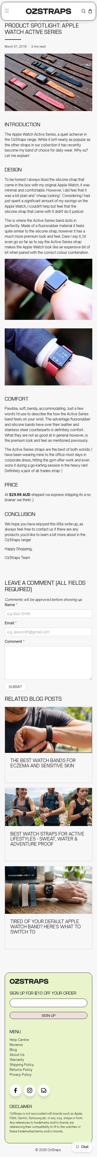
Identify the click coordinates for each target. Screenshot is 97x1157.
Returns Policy (21, 1070)
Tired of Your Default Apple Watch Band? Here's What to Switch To (45, 926)
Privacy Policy (21, 1074)
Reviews (16, 1045)
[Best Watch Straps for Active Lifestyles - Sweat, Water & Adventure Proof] (48, 807)
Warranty (17, 1060)
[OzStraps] (48, 11)
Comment (14, 641)
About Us (17, 1055)
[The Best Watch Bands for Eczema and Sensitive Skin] (48, 730)
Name (11, 605)
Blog (13, 1050)
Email (10, 623)
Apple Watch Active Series (34, 134)
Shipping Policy (22, 1065)
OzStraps (54, 1150)
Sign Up (48, 1015)
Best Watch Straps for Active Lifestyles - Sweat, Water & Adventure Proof (47, 839)
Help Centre (19, 1040)
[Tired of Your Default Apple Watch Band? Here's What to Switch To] (48, 890)
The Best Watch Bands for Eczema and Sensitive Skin (43, 763)
